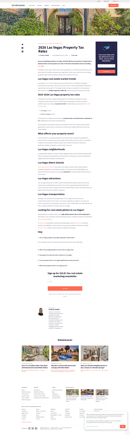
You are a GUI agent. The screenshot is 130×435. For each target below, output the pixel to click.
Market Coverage (26, 392)
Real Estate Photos (39, 392)
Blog (53, 392)
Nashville (67, 415)
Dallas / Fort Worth (41, 411)
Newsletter (55, 394)
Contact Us (115, 1)
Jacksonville (54, 413)
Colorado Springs (98, 409)
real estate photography (45, 219)
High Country (25, 413)
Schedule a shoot (43, 228)
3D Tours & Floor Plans (39, 396)
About (23, 390)
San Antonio (82, 417)
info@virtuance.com (44, 427)
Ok (122, 426)
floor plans (78, 223)
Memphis (24, 415)
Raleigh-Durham (40, 417)
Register (106, 1)
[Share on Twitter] (22, 44)
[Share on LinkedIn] (22, 51)
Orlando (81, 415)
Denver (52, 411)
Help (64, 5)
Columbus (24, 411)
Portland (24, 417)
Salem (52, 417)
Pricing (39, 5)
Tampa (23, 419)
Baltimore (53, 409)
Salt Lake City (68, 417)
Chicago (81, 409)
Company (46, 5)
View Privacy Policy (92, 426)
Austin (37, 409)
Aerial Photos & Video (39, 394)
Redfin (47, 83)
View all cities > (27, 422)
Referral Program (26, 399)
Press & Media (25, 398)
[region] (106, 420)
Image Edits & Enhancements (41, 398)
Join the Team (25, 396)
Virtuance (42, 223)
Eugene (67, 411)
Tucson (38, 419)
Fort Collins (82, 411)
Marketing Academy (57, 390)
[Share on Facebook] (22, 48)
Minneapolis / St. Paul (56, 415)
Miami (37, 415)
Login (98, 1)
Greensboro (97, 411)
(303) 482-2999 (68, 427)
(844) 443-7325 (54, 427)
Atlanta (23, 409)
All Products (37, 390)
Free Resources (55, 5)
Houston (38, 413)
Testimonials (25, 394)
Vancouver (53, 419)
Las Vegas (41, 66)
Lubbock (81, 413)
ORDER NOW (114, 5)
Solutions (32, 5)
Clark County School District (46, 167)
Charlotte (67, 409)
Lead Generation (56, 398)
